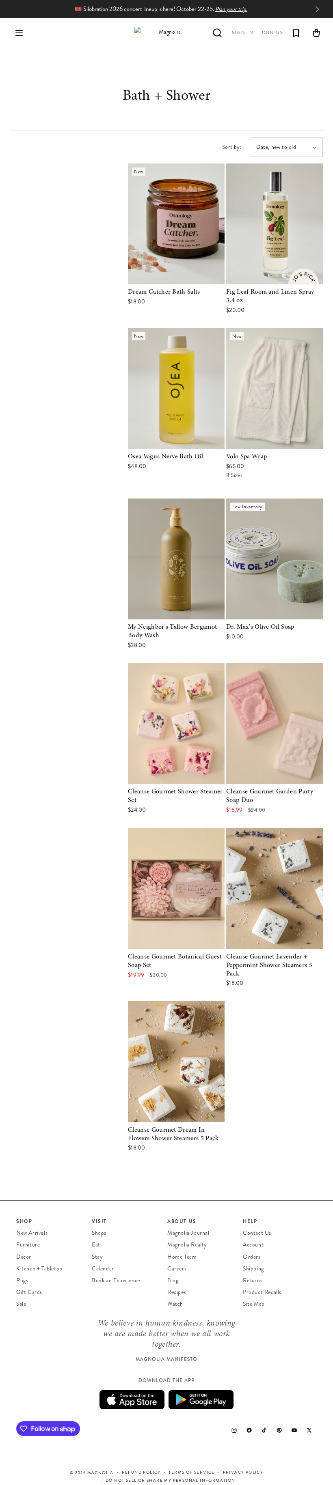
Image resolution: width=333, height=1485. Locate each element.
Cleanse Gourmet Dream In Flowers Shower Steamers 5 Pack (174, 1012)
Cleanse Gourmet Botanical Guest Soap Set (175, 839)
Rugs (22, 1280)
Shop (24, 1221)
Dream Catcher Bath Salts (164, 169)
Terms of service (191, 1472)
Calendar (103, 1268)
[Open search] (217, 33)
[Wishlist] (296, 33)
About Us (182, 1221)
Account (253, 1245)
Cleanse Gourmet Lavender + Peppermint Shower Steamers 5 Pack (270, 845)
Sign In (243, 33)
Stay (97, 1257)
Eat (96, 1245)
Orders (252, 1257)
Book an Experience (116, 1280)
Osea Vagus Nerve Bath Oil (166, 333)
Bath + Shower (166, 97)
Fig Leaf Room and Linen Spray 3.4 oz (270, 174)
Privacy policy (243, 1472)
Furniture (28, 1245)
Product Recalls (262, 1292)
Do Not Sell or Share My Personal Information (171, 1480)
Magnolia (100, 1473)
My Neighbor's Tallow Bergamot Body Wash (171, 509)
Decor (23, 1257)
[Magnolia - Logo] (166, 33)
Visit (99, 1221)
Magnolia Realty (187, 1245)
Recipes (176, 1292)
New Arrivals (32, 1233)
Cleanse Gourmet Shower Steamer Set (175, 674)
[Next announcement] (317, 9)
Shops (99, 1233)
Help (250, 1221)
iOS (131, 1399)
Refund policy (141, 1472)
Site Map (254, 1304)
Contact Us (257, 1233)
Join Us (272, 33)
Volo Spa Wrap (247, 333)
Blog (172, 1280)
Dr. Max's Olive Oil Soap (260, 504)
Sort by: (232, 147)
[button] (19, 33)
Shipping (253, 1268)
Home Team (182, 1257)
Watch (175, 1304)
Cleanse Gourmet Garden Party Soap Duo (270, 674)
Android (201, 1399)
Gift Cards (29, 1292)
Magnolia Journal (188, 1233)
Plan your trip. (231, 9)
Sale (21, 1304)
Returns (252, 1280)
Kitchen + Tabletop (39, 1268)
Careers (176, 1268)
